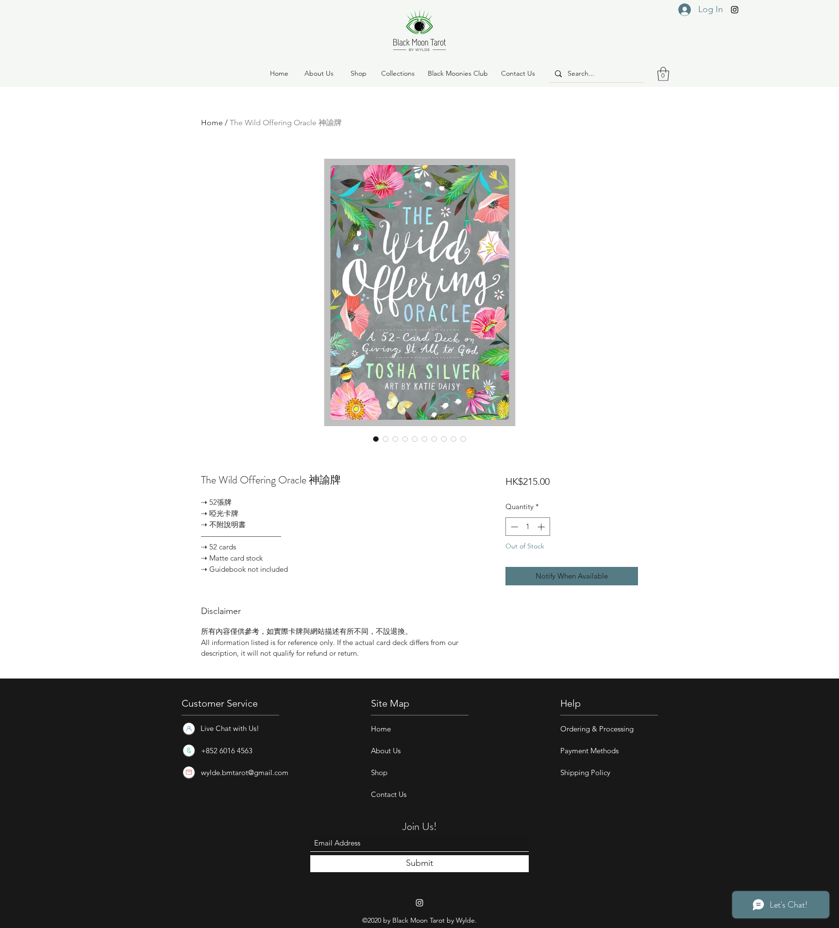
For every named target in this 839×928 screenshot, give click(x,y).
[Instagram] (734, 10)
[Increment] (542, 527)
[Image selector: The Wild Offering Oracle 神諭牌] (376, 439)
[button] (358, 73)
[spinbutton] (528, 527)
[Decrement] (513, 527)
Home (212, 122)
